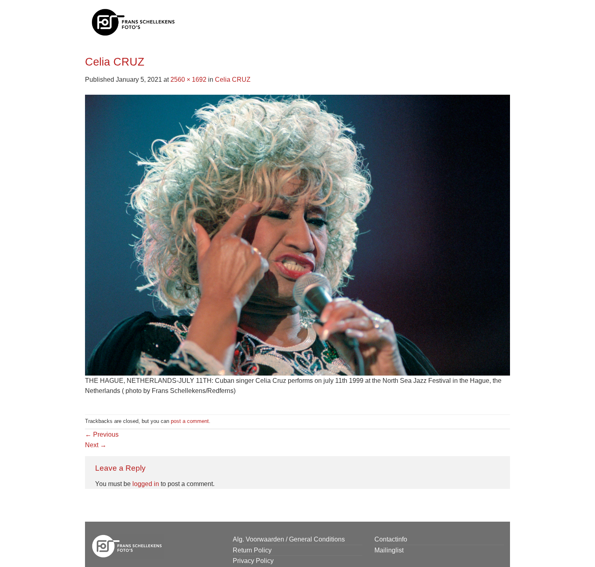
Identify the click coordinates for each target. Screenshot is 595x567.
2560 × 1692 (188, 79)
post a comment (190, 421)
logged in (145, 483)
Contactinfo (390, 539)
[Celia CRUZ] (297, 234)
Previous (102, 434)
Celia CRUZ (233, 79)
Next (95, 445)
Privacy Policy (253, 560)
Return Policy (252, 550)
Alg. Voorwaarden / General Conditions (289, 539)
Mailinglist (389, 550)
